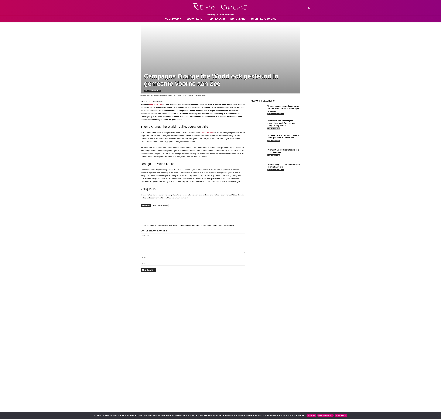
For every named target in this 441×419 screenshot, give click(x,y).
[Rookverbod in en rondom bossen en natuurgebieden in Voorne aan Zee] (258, 139)
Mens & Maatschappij (160, 205)
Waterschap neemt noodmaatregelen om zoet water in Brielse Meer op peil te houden (283, 108)
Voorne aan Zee (155, 104)
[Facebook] (144, 213)
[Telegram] (157, 213)
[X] (164, 213)
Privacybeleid (341, 415)
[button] (309, 8)
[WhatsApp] (171, 213)
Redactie (144, 101)
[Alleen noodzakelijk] (438, 415)
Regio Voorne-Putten (152, 90)
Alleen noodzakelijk (325, 415)
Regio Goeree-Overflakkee (275, 114)
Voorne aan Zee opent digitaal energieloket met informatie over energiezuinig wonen (281, 123)
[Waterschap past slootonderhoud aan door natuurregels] (258, 168)
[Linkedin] (150, 213)
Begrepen (311, 415)
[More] (178, 213)
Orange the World (207, 133)
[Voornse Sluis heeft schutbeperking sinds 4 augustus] (258, 153)
